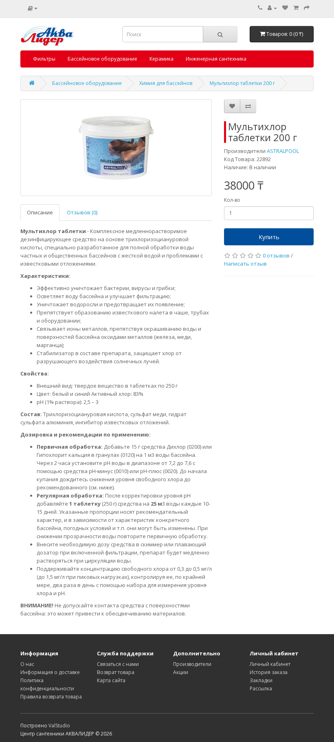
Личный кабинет (270, 664)
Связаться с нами (118, 664)
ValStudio (59, 725)
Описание (40, 212)
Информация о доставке (50, 672)
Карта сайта (111, 680)
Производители (192, 664)
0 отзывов (276, 255)
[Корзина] (296, 7)
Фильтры (44, 58)
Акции (180, 672)
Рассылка (261, 688)
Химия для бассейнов (165, 83)
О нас (27, 664)
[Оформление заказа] (307, 7)
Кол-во (232, 199)
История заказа (269, 672)
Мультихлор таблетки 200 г (242, 83)
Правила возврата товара (51, 696)
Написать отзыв (245, 263)
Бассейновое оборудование (102, 58)
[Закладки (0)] (285, 7)
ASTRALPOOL (283, 151)
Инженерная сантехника (216, 58)
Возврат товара (115, 672)
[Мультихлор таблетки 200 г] (116, 147)
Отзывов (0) (82, 212)
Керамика (161, 58)
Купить (269, 237)
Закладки (261, 680)
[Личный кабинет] (272, 7)
